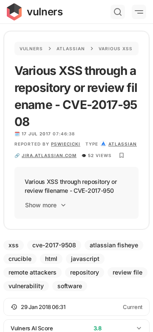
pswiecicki (65, 143)
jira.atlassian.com (49, 155)
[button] (76, 307)
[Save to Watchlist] (121, 155)
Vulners (31, 48)
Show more (41, 205)
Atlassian (71, 48)
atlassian (122, 143)
